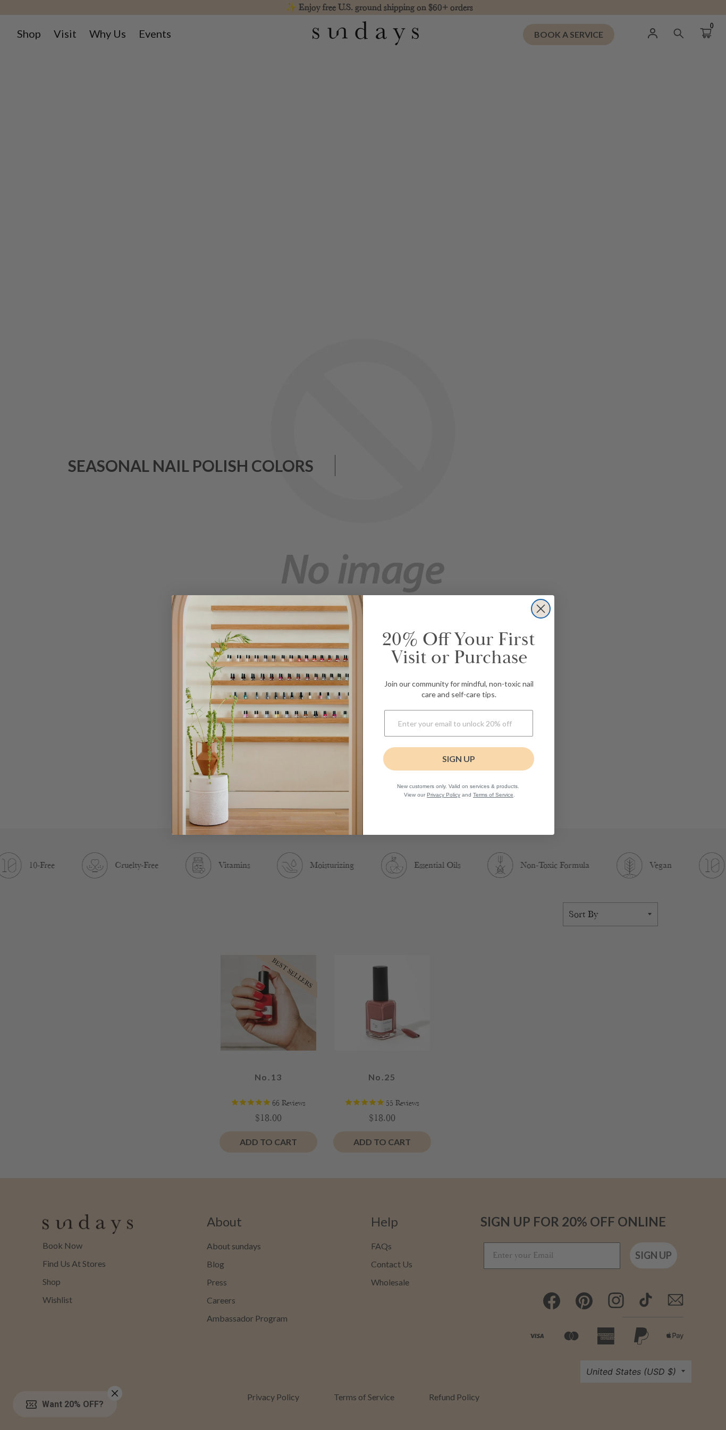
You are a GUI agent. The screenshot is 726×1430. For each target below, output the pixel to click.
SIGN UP (458, 759)
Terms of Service (493, 795)
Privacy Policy (443, 795)
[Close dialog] (540, 608)
